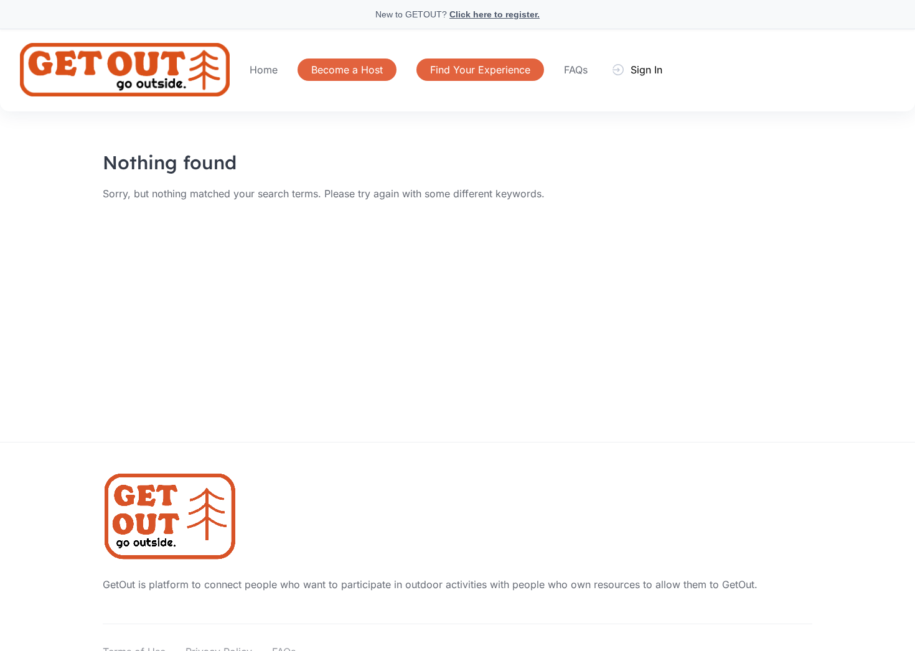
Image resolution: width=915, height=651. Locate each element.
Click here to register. (494, 14)
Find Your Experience (480, 69)
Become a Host (347, 69)
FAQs (576, 69)
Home (264, 69)
